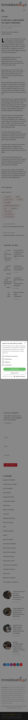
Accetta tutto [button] (14, 369)
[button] (19, 376)
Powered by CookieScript (7, 376)
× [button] (24, 342)
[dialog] (14, 360)
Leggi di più (5, 353)
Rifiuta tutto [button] (14, 373)
